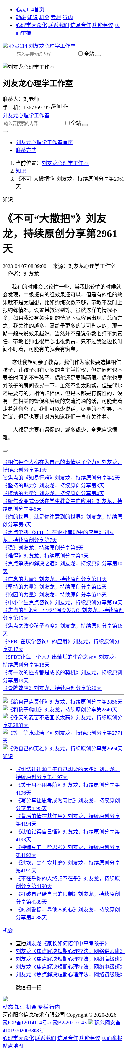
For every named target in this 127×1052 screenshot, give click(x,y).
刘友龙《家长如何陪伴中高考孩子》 (67, 943)
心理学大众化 (31, 25)
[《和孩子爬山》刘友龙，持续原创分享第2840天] (60, 709)
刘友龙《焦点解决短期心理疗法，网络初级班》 (70, 974)
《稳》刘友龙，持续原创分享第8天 (43, 548)
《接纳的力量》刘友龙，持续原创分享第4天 (53, 493)
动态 (21, 17)
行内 (68, 17)
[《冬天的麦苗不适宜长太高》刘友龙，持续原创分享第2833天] (63, 725)
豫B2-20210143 (70, 1022)
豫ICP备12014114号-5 (27, 1022)
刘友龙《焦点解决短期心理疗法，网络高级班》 (70, 959)
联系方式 (26, 150)
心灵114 (18, 46)
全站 (89, 53)
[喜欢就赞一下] (5, 451)
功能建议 (102, 25)
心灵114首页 (30, 9)
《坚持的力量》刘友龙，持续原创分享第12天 (55, 587)
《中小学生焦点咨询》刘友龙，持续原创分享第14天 (62, 602)
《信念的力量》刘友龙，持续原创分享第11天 (55, 579)
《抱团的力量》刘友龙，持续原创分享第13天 (55, 594)
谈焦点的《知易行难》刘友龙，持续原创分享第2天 (61, 478)
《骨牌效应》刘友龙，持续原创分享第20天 (52, 688)
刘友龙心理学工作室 (52, 46)
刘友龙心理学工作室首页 (44, 142)
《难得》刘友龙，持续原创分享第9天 (46, 555)
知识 (32, 17)
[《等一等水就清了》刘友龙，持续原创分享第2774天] (63, 741)
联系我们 (58, 25)
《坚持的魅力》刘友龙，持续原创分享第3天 (53, 485)
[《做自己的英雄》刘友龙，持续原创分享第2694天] (62, 748)
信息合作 (80, 25)
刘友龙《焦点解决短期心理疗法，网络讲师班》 (70, 951)
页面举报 (112, 1038)
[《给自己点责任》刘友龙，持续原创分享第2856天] (62, 702)
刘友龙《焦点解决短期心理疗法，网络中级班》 (70, 967)
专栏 (56, 17)
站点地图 (13, 1046)
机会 (44, 17)
